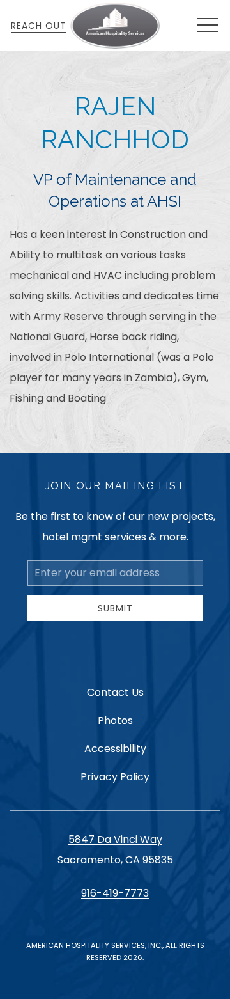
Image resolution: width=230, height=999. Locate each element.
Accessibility (115, 748)
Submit (115, 608)
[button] (207, 25)
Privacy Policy (115, 776)
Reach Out (38, 25)
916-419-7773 (115, 893)
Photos (115, 720)
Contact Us (115, 692)
